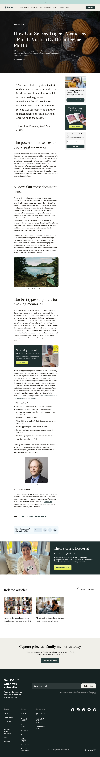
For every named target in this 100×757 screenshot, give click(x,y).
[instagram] (78, 709)
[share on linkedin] (55, 530)
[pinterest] (94, 709)
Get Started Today (50, 660)
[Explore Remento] (75, 117)
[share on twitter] (45, 530)
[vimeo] (89, 709)
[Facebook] (72, 709)
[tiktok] (83, 709)
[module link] (75, 100)
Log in (80, 7)
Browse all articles (87, 589)
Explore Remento (62, 567)
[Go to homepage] (10, 7)
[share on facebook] (50, 530)
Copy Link (38, 530)
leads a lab (48, 502)
